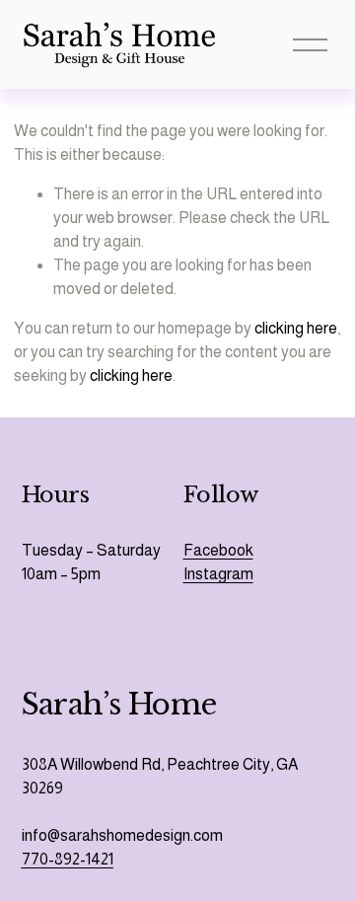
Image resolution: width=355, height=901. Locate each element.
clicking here (295, 328)
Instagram (218, 573)
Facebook (218, 550)
